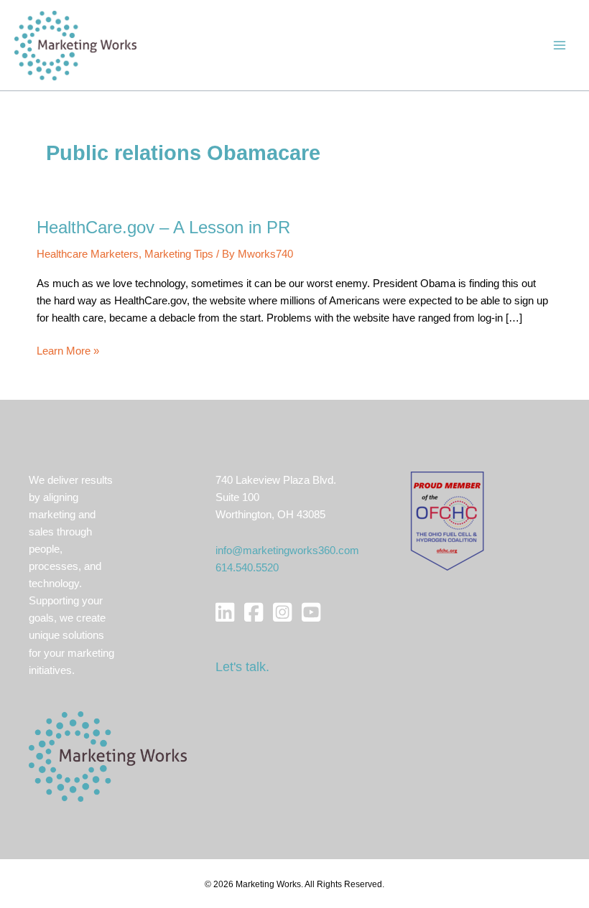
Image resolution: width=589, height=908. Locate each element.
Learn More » (68, 352)
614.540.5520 (247, 568)
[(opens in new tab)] (447, 520)
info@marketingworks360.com (287, 550)
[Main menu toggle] (559, 45)
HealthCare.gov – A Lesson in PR (163, 227)
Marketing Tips (178, 254)
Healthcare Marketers (88, 254)
